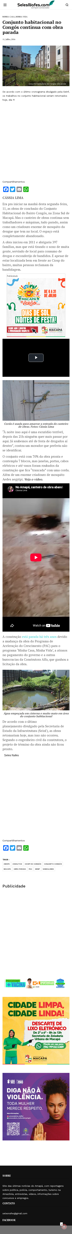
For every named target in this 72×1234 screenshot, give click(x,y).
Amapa (7, 864)
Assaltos (17, 864)
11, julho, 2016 (9, 39)
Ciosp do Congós (33, 864)
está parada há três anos (39, 637)
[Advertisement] (36, 141)
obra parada (20, 869)
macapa (7, 869)
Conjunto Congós (53, 864)
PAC (30, 869)
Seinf (37, 869)
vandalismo (48, 869)
